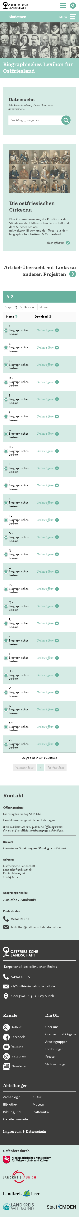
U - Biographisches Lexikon (19, 675)
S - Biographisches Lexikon (19, 640)
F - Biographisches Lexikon (19, 416)
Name (10, 316)
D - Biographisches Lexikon (19, 381)
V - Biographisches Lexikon (19, 692)
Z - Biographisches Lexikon (19, 744)
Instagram (18, 1056)
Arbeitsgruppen (56, 1042)
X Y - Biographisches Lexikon (19, 726)
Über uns (51, 1027)
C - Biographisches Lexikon (19, 364)
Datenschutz (36, 1131)
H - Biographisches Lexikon (19, 450)
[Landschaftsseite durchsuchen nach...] (73, 6)
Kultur (37, 1097)
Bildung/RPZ (12, 1112)
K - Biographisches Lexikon (19, 502)
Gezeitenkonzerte (15, 1119)
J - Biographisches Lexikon (19, 485)
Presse (49, 1056)
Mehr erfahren (55, 242)
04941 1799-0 (20, 976)
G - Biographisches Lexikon (19, 433)
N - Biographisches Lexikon (19, 554)
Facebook (18, 1037)
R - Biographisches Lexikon (19, 623)
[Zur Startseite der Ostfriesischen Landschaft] (15, 5)
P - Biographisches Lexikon (19, 588)
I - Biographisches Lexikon (19, 468)
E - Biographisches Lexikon (19, 399)
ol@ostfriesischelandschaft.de (33, 986)
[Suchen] (66, 120)
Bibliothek (17, 17)
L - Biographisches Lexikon (19, 519)
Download (41, 316)
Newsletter (19, 1066)
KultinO (16, 1027)
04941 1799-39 (20, 918)
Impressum (12, 1131)
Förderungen (54, 1049)
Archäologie (11, 1097)
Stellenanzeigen (56, 1064)
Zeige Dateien (19, 307)
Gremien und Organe (60, 1034)
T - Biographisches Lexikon (19, 657)
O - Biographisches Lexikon (19, 571)
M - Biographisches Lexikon (19, 537)
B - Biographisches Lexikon (19, 347)
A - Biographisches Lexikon (19, 330)
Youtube (17, 1046)
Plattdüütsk (41, 1112)
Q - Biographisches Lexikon (19, 606)
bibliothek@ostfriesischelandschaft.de (36, 927)
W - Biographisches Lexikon (19, 709)
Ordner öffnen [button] (45, 330)
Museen (38, 1104)
